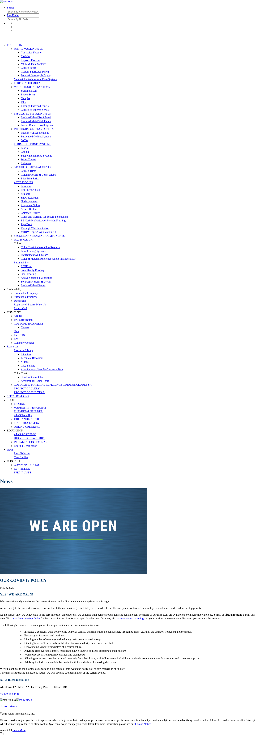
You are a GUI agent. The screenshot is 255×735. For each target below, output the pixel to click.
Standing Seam (29, 90)
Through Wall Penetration (35, 228)
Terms (3, 706)
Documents (20, 300)
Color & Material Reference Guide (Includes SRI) (48, 258)
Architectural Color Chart (35, 380)
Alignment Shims (30, 205)
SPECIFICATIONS (18, 396)
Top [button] (2, 733)
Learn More (19, 730)
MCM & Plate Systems (33, 63)
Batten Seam (28, 94)
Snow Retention (30, 197)
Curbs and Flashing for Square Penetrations (44, 216)
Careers (25, 327)
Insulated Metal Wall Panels (36, 121)
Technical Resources (32, 357)
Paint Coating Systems (33, 251)
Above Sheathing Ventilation (36, 277)
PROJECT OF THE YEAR (29, 392)
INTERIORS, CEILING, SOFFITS (34, 128)
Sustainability (21, 262)
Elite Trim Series (30, 178)
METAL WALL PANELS (28, 48)
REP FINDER (22, 468)
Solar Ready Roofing (32, 270)
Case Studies (28, 365)
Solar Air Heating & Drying (36, 75)
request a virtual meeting (130, 618)
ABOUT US (21, 315)
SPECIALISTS (22, 472)
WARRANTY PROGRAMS (30, 407)
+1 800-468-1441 (9, 693)
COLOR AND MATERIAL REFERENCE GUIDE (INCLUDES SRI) (53, 384)
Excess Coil (20, 308)
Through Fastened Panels (35, 105)
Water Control (28, 159)
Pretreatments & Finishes (34, 254)
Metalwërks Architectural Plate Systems (35, 79)
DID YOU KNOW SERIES (29, 438)
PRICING (19, 403)
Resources (12, 346)
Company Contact (24, 342)
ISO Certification (23, 319)
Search (10, 7)
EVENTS (19, 335)
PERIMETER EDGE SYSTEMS (32, 144)
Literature (26, 354)
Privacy (13, 706)
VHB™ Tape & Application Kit (38, 231)
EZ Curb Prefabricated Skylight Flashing (43, 220)
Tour (16, 331)
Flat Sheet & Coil (30, 189)
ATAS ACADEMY (25, 434)
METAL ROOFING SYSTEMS (32, 86)
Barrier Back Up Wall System (37, 125)
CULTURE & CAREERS (28, 323)
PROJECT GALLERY (27, 388)
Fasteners (26, 186)
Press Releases (22, 453)
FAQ (16, 338)
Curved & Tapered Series (35, 109)
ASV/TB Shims (29, 209)
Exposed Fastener (30, 60)
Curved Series (28, 67)
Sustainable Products (25, 296)
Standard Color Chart (32, 377)
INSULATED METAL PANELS (32, 113)
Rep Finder (13, 15)
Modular (25, 56)
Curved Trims (28, 170)
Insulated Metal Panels (33, 285)
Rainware (26, 163)
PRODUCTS (14, 44)
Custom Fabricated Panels (35, 71)
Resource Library (23, 350)
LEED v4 (26, 266)
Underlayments (29, 201)
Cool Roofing (28, 273)
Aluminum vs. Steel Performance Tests (42, 369)
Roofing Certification (25, 445)
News (10, 449)
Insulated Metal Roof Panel (36, 117)
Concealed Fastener (31, 52)
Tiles (23, 102)
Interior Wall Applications (35, 132)
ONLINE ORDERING (27, 426)
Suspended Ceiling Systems (36, 136)
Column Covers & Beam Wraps (38, 174)
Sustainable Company (26, 293)
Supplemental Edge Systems (36, 155)
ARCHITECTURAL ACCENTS (32, 167)
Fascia (24, 147)
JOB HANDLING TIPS (27, 419)
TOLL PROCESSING (26, 422)
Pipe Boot (26, 224)
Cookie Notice (143, 724)
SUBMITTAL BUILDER (28, 411)
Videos (24, 361)
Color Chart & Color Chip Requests (40, 247)
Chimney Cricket (30, 212)
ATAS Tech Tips (23, 415)
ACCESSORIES (23, 182)
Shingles (25, 98)
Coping (25, 151)
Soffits (24, 140)
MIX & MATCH (23, 239)
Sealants (25, 193)
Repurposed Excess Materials (30, 304)
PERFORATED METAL (28, 83)
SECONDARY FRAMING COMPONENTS (39, 235)
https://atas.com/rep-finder (26, 618)
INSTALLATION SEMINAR (30, 441)
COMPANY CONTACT (28, 464)
